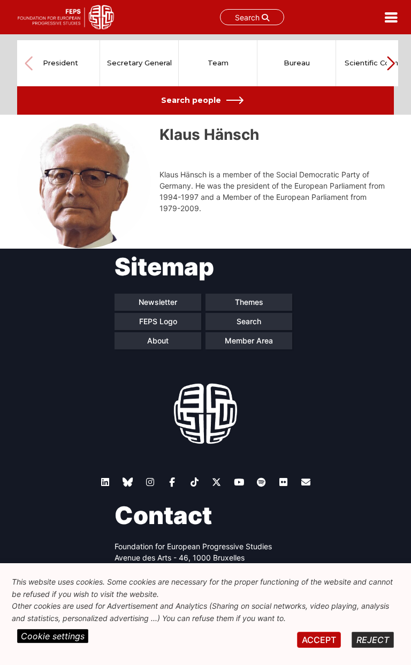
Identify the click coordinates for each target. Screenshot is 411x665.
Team (218, 62)
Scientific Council (375, 62)
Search (248, 17)
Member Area (249, 340)
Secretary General (139, 62)
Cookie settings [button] (53, 636)
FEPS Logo (158, 321)
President (60, 62)
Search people (191, 100)
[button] (390, 63)
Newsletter (158, 302)
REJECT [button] (372, 639)
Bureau (297, 62)
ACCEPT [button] (319, 639)
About (158, 340)
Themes (249, 302)
